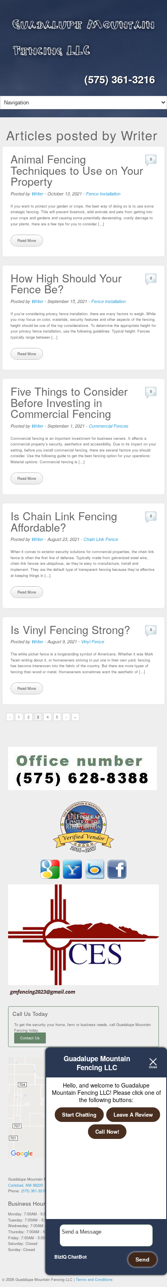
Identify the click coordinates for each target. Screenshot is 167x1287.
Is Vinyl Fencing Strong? (70, 629)
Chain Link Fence (101, 539)
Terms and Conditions (94, 1279)
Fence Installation (103, 194)
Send (142, 1259)
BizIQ (60, 1256)
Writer (37, 194)
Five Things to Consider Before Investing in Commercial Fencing (69, 402)
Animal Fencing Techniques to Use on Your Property (77, 170)
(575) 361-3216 (119, 79)
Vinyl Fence (92, 641)
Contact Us (30, 1038)
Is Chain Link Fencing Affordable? (64, 521)
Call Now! (107, 1131)
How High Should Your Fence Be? (66, 283)
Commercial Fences (108, 426)
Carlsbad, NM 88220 (25, 1185)
